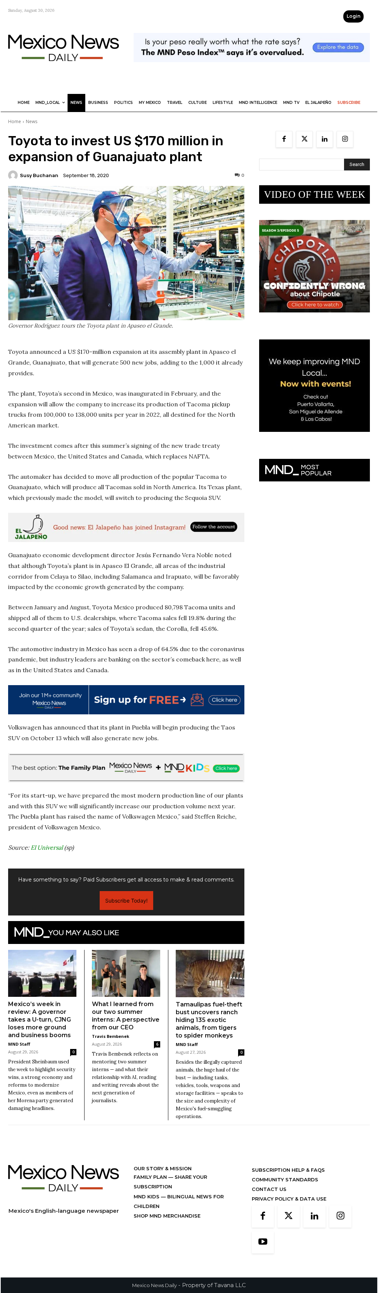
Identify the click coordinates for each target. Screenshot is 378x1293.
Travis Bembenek (110, 1036)
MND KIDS (147, 1196)
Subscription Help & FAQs (288, 1170)
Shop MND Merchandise (167, 1216)
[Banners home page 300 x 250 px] (314, 318)
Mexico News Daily (154, 1285)
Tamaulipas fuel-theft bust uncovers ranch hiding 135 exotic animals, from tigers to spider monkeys (209, 1020)
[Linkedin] (324, 139)
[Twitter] (304, 139)
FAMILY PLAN (151, 1177)
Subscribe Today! (126, 900)
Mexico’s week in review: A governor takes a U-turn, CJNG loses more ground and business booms (39, 1020)
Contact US (269, 1189)
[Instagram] (345, 139)
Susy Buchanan (39, 175)
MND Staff (19, 1044)
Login (353, 16)
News (31, 121)
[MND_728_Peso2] (252, 67)
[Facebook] (284, 139)
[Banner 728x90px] (126, 767)
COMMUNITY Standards (285, 1179)
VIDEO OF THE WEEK (314, 194)
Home (14, 121)
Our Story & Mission (163, 1168)
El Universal (47, 847)
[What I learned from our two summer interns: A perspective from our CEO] (126, 973)
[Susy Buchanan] (14, 175)
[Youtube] (263, 1242)
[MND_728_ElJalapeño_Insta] (126, 527)
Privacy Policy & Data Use (289, 1199)
